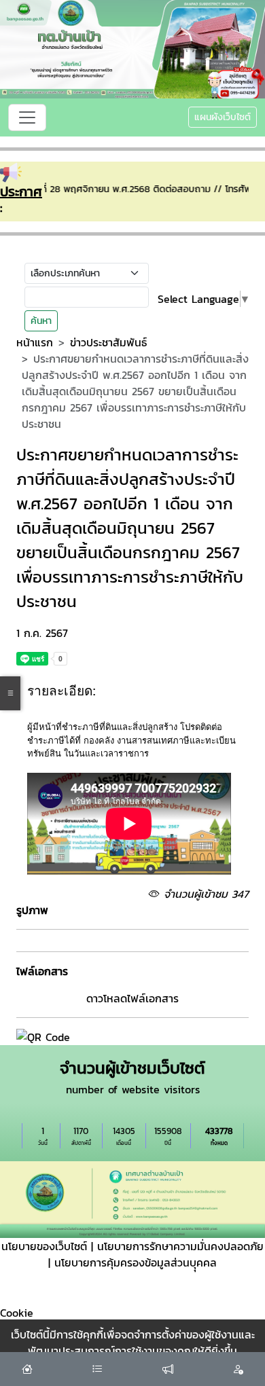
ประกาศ (21, 191)
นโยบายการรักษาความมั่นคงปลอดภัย (180, 1246)
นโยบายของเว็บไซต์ (44, 1246)
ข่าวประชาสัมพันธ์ (108, 342)
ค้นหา (41, 321)
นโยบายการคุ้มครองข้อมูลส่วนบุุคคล (135, 1262)
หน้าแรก (34, 342)
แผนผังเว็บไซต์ (222, 117)
